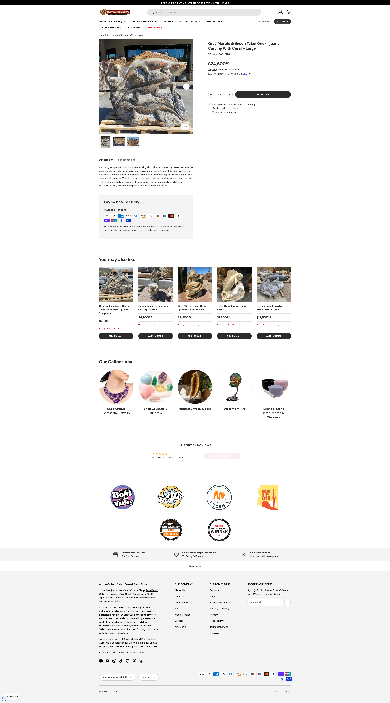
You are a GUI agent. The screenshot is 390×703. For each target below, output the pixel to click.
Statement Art (213, 21)
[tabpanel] (146, 176)
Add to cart (263, 94)
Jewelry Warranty (219, 608)
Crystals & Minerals (141, 21)
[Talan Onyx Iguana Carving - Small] (234, 284)
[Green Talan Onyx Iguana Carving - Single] (155, 284)
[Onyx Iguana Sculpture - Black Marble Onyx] (274, 284)
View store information (224, 112)
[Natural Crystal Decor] (195, 387)
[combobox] (204, 12)
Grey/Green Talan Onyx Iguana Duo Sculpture (192, 307)
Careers (179, 620)
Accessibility (217, 620)
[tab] (106, 159)
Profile (288, 692)
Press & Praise (182, 614)
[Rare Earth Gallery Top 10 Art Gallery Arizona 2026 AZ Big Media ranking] (171, 530)
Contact (214, 590)
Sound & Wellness (110, 27)
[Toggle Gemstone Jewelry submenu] (125, 21)
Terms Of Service (219, 626)
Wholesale (180, 626)
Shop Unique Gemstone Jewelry (116, 411)
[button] (289, 12)
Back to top (195, 566)
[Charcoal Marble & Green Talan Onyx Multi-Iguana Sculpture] (116, 284)
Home (101, 35)
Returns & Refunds (220, 602)
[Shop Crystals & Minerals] (155, 387)
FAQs (212, 596)
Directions (263, 21)
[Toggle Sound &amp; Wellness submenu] (123, 27)
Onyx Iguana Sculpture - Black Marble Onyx (271, 307)
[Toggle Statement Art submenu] (224, 21)
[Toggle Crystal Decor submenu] (180, 21)
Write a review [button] (221, 455)
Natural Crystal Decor (195, 409)
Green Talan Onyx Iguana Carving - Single (153, 307)
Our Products (182, 596)
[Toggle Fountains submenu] (142, 27)
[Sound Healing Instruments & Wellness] (274, 387)
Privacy (214, 614)
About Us (180, 590)
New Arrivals (154, 27)
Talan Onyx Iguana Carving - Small (234, 307)
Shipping (212, 69)
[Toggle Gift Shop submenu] (199, 21)
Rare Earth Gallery (114, 692)
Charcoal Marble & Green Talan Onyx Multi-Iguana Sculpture (114, 309)
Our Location (182, 602)
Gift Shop (191, 21)
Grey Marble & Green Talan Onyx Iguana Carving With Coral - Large (125, 35)
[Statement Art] (234, 387)
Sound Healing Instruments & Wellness (273, 413)
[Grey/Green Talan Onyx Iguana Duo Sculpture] (195, 284)
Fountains (134, 27)
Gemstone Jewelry (110, 21)
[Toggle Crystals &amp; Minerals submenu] (156, 21)
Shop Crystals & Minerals (156, 411)
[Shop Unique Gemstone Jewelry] (116, 387)
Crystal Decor (169, 21)
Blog (177, 608)
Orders (278, 692)
